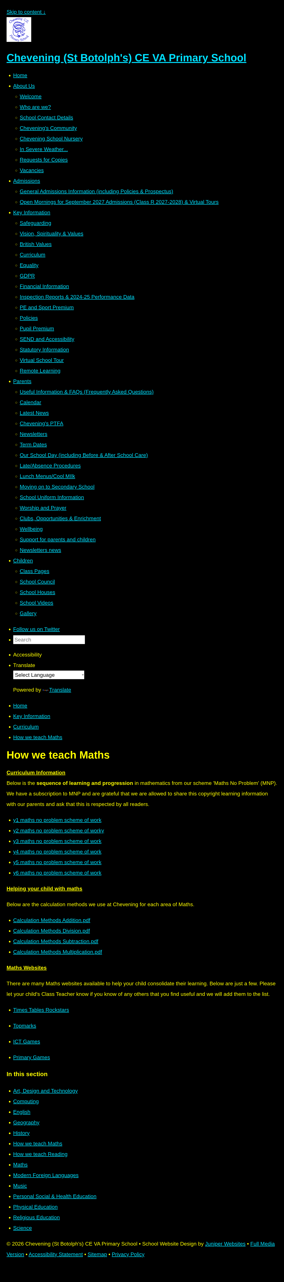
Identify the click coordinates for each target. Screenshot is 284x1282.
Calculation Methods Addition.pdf (51, 920)
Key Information (31, 716)
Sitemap (97, 1254)
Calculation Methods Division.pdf (51, 931)
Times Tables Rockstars (41, 1010)
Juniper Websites (225, 1244)
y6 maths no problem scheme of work (57, 873)
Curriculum (26, 727)
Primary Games (31, 1057)
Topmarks (24, 1026)
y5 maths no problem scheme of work (57, 862)
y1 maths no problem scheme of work (57, 820)
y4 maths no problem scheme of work (57, 852)
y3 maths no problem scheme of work (57, 841)
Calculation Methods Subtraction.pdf (55, 941)
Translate (60, 690)
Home (20, 706)
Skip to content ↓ (26, 12)
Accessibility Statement (56, 1254)
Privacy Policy (128, 1254)
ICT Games (26, 1041)
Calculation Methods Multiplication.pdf (57, 952)
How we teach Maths (37, 737)
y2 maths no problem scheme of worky (58, 831)
